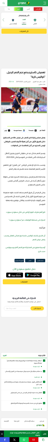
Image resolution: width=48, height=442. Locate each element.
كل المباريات (24, 31)
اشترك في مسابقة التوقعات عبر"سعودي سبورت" (26, 220)
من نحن (42, 421)
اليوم (18, 9)
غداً (9, 9)
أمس (28, 9)
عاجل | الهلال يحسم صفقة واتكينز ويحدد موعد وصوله (25, 434)
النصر (30, 260)
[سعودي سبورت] (24, 3)
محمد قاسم (40, 260)
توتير (9, 130)
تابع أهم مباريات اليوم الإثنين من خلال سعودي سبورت (25, 212)
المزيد (4, 355)
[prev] (44, 20)
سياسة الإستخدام (29, 421)
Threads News (33, 130)
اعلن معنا (16, 421)
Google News (21, 130)
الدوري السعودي (19, 260)
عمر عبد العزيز (37, 81)
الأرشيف (6, 421)
